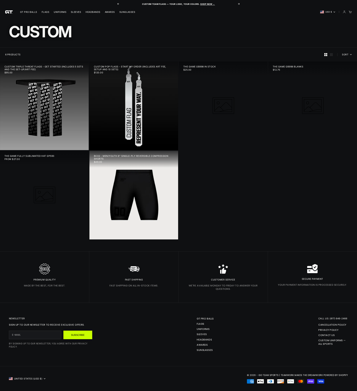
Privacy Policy (328, 330)
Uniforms (60, 12)
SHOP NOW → (207, 4)
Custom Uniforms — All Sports (332, 342)
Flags (45, 12)
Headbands (93, 12)
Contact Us (326, 335)
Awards (110, 12)
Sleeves (76, 12)
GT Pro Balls (28, 12)
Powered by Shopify (336, 375)
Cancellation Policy (332, 325)
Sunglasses (127, 12)
